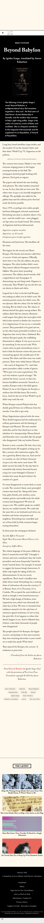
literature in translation (11, 699)
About (22, 886)
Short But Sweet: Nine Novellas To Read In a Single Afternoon (22, 834)
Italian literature (28, 695)
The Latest (22, 766)
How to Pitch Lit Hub (22, 894)
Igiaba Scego (15, 695)
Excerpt (33, 692)
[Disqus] (22, 726)
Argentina (22, 689)
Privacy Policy (22, 902)
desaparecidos (13, 692)
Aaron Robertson (10, 689)
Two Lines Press (35, 699)
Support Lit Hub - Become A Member (22, 906)
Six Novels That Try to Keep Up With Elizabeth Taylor (22, 855)
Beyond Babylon (16, 669)
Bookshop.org (9, 913)
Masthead (22, 882)
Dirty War (24, 692)
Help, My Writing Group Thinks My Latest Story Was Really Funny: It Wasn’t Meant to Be (22, 792)
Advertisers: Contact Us (22, 898)
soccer (24, 699)
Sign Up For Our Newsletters (22, 890)
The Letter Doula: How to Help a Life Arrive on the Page (22, 813)
